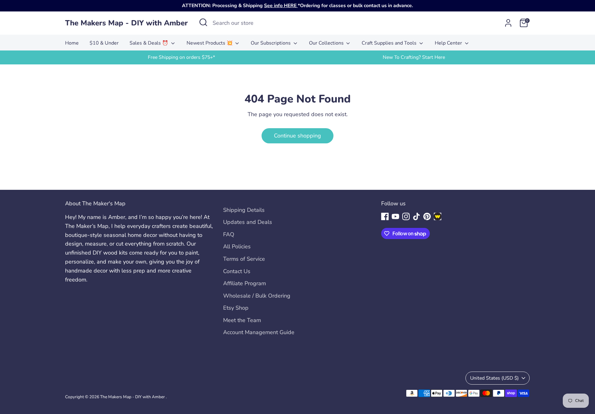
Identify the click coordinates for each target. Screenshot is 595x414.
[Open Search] (203, 22)
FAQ (228, 234)
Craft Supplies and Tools (390, 43)
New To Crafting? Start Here (414, 57)
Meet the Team (242, 320)
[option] (181, 57)
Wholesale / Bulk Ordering (256, 295)
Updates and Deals (247, 222)
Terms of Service (244, 259)
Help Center (449, 43)
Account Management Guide (258, 332)
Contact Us (236, 271)
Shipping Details (244, 210)
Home (72, 43)
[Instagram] (406, 216)
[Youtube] (395, 216)
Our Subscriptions (271, 43)
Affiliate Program (244, 283)
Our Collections (327, 43)
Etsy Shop (236, 308)
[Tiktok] (416, 216)
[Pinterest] (427, 216)
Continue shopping (297, 135)
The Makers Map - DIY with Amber (126, 23)
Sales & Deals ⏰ (150, 43)
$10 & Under (104, 43)
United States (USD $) (494, 378)
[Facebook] (385, 216)
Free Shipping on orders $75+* (181, 57)
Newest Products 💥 (210, 43)
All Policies (237, 246)
